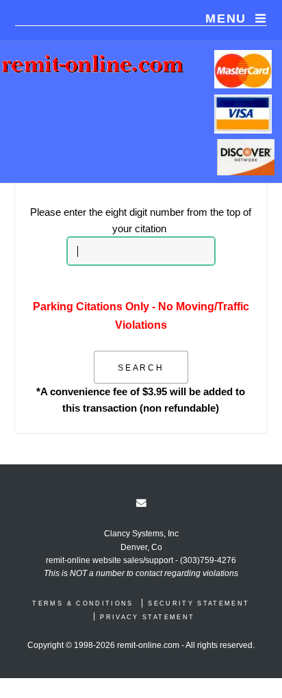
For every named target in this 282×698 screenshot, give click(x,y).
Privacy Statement (147, 617)
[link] (141, 503)
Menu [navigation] (225, 18)
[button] (141, 367)
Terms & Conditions (82, 603)
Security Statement (198, 603)
